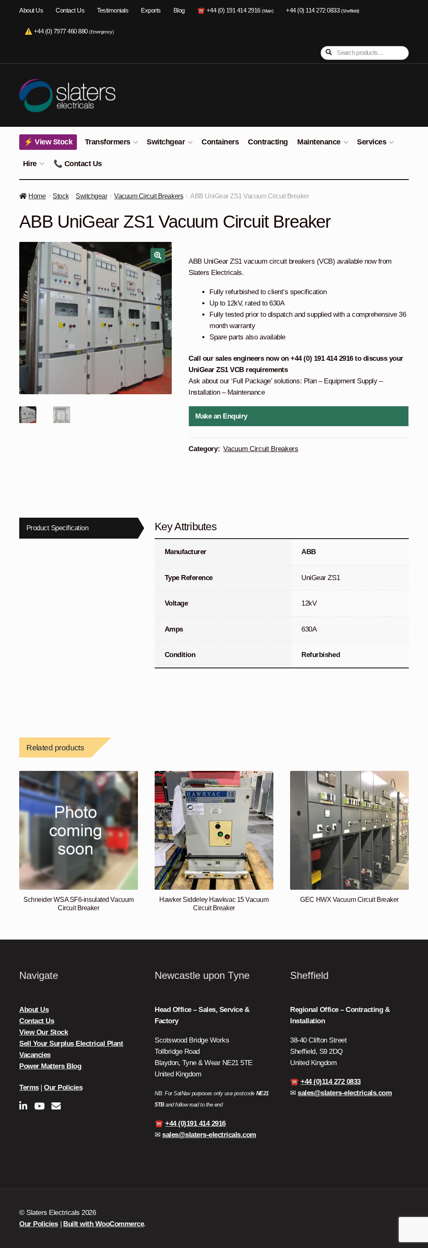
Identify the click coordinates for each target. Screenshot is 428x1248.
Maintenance (319, 142)
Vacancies (35, 1055)
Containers (220, 142)
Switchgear (166, 142)
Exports (151, 10)
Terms (29, 1087)
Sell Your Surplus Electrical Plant (71, 1044)
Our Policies (63, 1087)
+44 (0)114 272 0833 (331, 1082)
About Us (31, 10)
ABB (308, 552)
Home (37, 196)
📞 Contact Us (78, 163)
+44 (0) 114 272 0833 (322, 10)
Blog (179, 10)
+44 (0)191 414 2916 (195, 1123)
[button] (157, 255)
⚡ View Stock (48, 142)
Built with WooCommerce (103, 1224)
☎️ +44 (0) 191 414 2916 (235, 10)
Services (371, 142)
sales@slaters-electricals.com (209, 1135)
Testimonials (112, 10)
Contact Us (70, 10)
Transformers (107, 142)
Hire (30, 163)
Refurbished (320, 655)
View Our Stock (43, 1032)
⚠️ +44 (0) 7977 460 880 (69, 31)
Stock (61, 196)
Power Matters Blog (50, 1066)
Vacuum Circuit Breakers (148, 196)
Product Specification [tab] (57, 528)
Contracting (268, 142)
